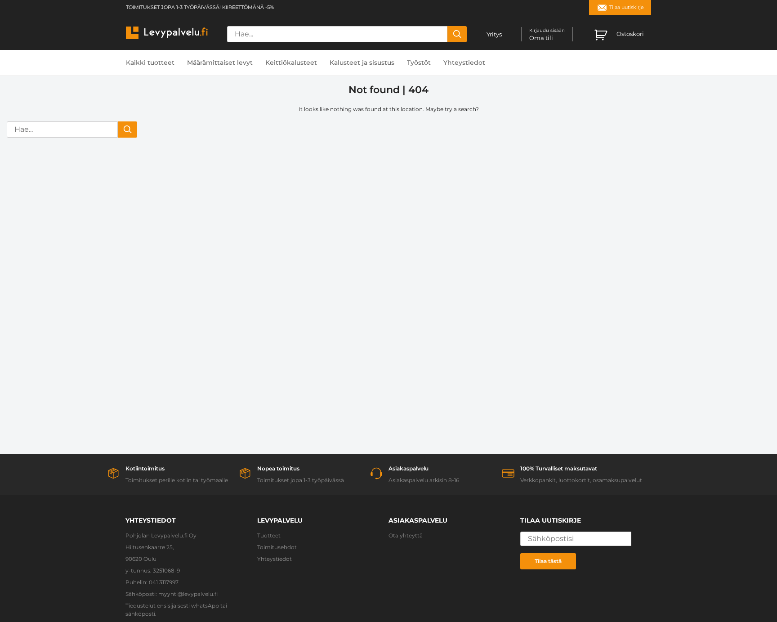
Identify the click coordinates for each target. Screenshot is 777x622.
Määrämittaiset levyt (220, 62)
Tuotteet (269, 535)
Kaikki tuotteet (150, 62)
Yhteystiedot (464, 62)
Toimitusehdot (277, 547)
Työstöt (419, 62)
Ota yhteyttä (405, 535)
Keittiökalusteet (291, 62)
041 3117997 (164, 582)
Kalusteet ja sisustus (362, 62)
